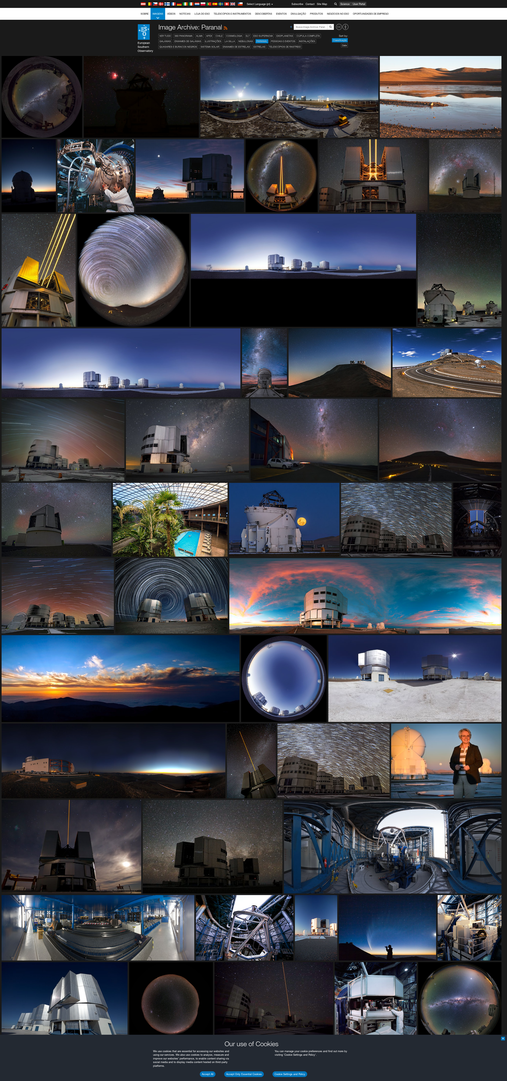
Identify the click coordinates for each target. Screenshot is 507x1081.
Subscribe (297, 4)
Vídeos (171, 13)
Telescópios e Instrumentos (232, 13)
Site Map (322, 4)
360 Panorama (183, 35)
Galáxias (165, 41)
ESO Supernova (263, 35)
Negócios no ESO (338, 13)
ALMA (199, 35)
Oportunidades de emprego (371, 13)
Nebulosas (245, 41)
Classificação (340, 40)
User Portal (359, 4)
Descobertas (263, 13)
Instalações (307, 41)
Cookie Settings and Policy (289, 1074)
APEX (209, 35)
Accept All (207, 1074)
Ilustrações (213, 41)
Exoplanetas (284, 35)
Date (344, 45)
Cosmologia (234, 35)
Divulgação (298, 13)
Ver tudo (165, 35)
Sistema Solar (210, 46)
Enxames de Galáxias (187, 41)
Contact (310, 4)
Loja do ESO (202, 13)
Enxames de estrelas (236, 46)
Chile (219, 35)
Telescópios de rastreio (285, 46)
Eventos (281, 13)
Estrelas (259, 46)
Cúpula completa (308, 35)
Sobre (145, 13)
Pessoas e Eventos (283, 41)
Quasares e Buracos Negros (178, 46)
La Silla (230, 41)
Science (345, 4)
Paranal (261, 41)
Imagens (157, 13)
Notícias (185, 13)
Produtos (316, 13)
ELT (248, 35)
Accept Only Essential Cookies (244, 1074)
